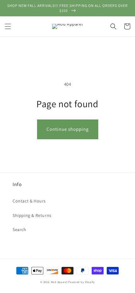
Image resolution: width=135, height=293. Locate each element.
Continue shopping (67, 129)
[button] (8, 26)
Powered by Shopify (81, 282)
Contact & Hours (29, 201)
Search (19, 229)
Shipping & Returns (32, 215)
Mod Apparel (59, 282)
